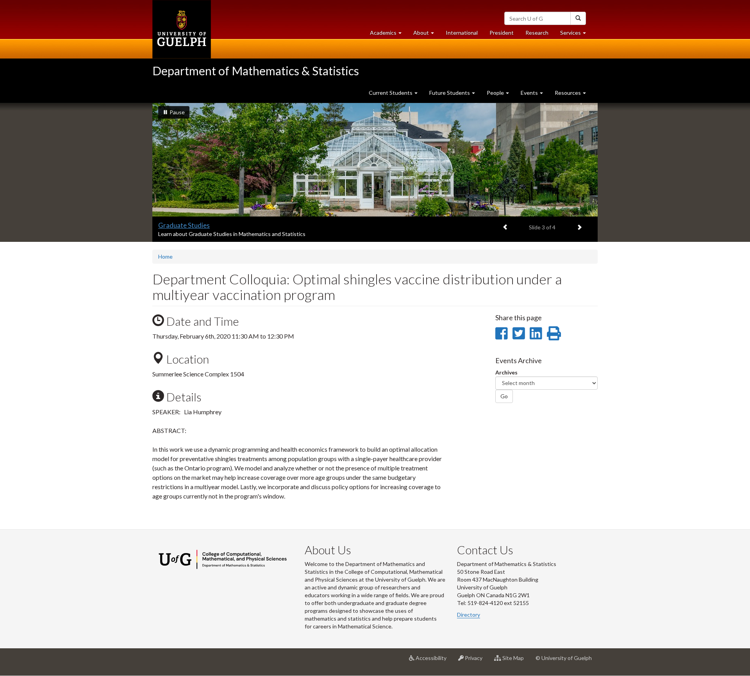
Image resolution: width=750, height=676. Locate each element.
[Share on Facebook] (501, 333)
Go (504, 396)
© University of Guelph (564, 658)
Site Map (515, 661)
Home (165, 256)
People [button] (496, 92)
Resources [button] (568, 92)
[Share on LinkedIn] (536, 333)
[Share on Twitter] (518, 333)
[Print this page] (554, 333)
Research (539, 35)
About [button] (426, 35)
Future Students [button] (450, 92)
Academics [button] (388, 35)
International (462, 32)
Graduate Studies (184, 225)
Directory (468, 614)
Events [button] (530, 92)
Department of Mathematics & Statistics (255, 71)
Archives (506, 372)
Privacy (476, 661)
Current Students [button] (391, 92)
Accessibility (433, 661)
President (501, 32)
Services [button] (576, 35)
